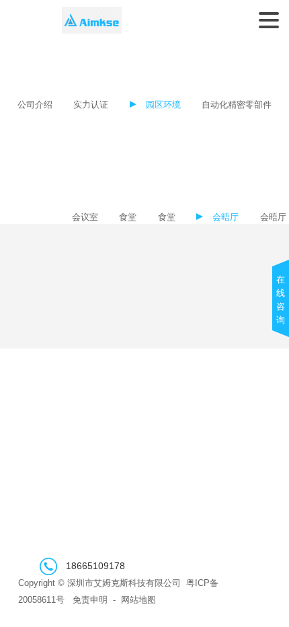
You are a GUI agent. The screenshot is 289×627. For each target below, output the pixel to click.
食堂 (127, 217)
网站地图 (138, 600)
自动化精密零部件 (237, 105)
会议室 (85, 217)
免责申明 (90, 600)
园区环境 (163, 105)
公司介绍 (34, 105)
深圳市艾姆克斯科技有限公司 (92, 20)
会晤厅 (225, 217)
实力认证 (90, 105)
